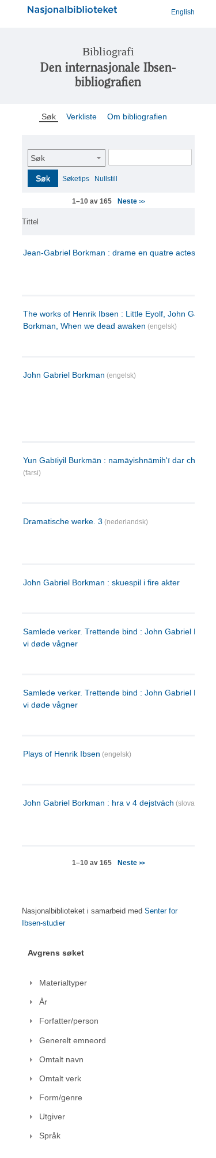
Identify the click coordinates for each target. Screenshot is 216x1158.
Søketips (75, 179)
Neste (130, 201)
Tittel (30, 221)
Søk (38, 158)
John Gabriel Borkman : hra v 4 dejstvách (98, 802)
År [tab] (43, 1001)
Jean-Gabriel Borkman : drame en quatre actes (109, 252)
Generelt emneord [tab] (72, 1040)
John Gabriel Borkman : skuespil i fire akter (101, 582)
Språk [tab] (49, 1135)
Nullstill (106, 179)
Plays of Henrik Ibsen (61, 753)
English (183, 12)
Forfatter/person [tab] (68, 1020)
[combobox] (66, 158)
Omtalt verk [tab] (60, 1078)
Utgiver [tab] (52, 1116)
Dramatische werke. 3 (63, 521)
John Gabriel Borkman (64, 374)
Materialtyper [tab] (63, 982)
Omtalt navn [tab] (61, 1059)
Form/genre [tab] (60, 1097)
